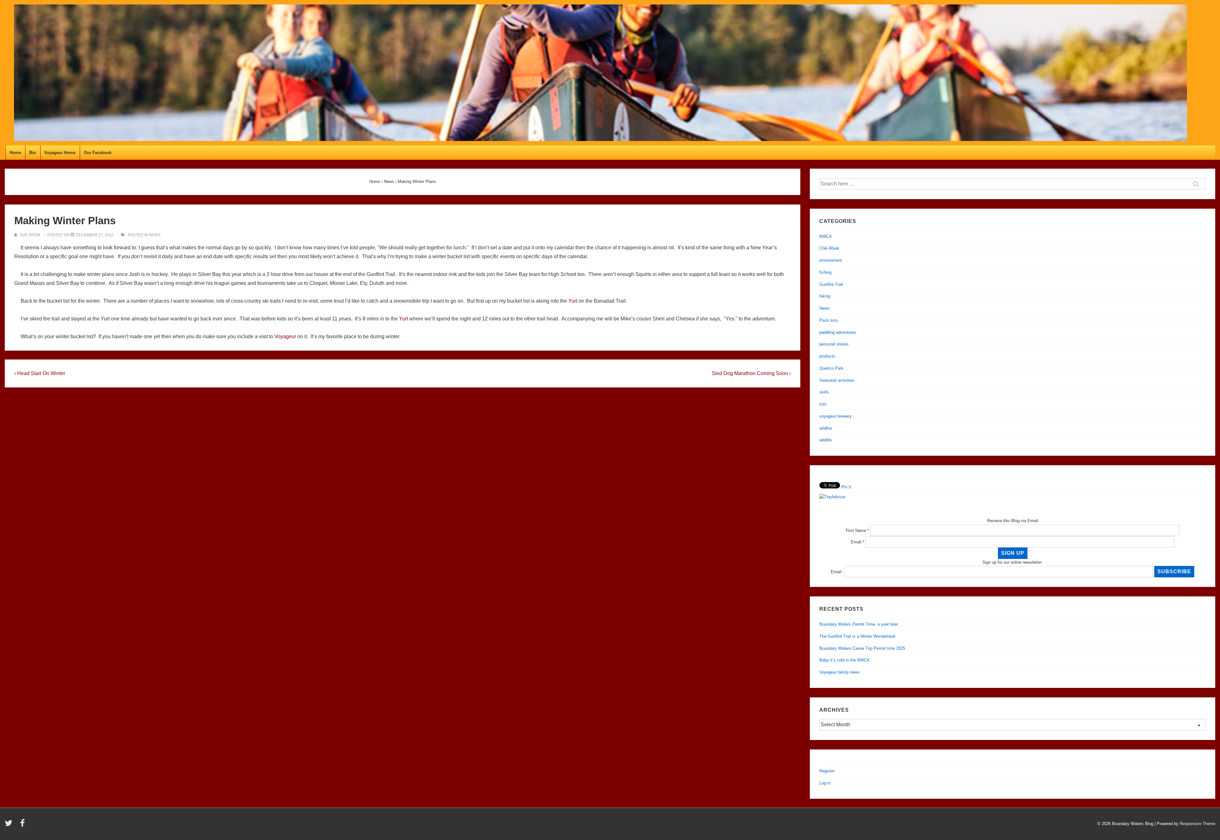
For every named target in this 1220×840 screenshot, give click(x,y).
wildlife (825, 440)
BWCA (825, 236)
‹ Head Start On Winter (39, 373)
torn (822, 404)
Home (15, 152)
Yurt (573, 301)
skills (824, 392)
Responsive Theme (1197, 823)
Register (827, 771)
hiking (824, 296)
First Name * (857, 530)
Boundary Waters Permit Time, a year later (858, 624)
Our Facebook (98, 152)
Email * (857, 542)
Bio (32, 152)
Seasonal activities (836, 380)
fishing (825, 272)
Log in (824, 783)
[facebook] (23, 825)
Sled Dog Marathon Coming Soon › (751, 373)
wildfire (825, 428)
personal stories (834, 344)
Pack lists (828, 320)
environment (830, 260)
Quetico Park (831, 368)
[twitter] (10, 825)
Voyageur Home (59, 152)
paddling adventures (837, 332)
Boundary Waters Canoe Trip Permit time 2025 (862, 648)
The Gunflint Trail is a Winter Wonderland (857, 636)
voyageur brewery (835, 416)
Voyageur (285, 336)
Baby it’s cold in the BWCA (844, 660)
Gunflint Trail (831, 284)
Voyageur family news (839, 672)
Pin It (846, 487)
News (154, 235)
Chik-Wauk (829, 248)
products (827, 356)
